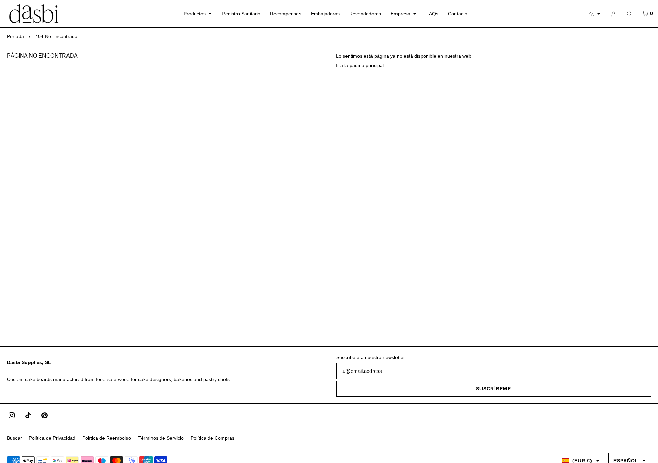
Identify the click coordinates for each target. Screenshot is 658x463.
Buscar (14, 438)
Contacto (457, 13)
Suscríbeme (493, 388)
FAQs (432, 13)
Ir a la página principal (360, 65)
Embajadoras (325, 13)
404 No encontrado (56, 36)
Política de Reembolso (106, 438)
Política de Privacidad (52, 438)
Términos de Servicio (161, 438)
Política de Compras (212, 438)
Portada (15, 36)
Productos (195, 13)
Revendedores (365, 13)
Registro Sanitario (241, 13)
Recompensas (285, 13)
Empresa (400, 13)
